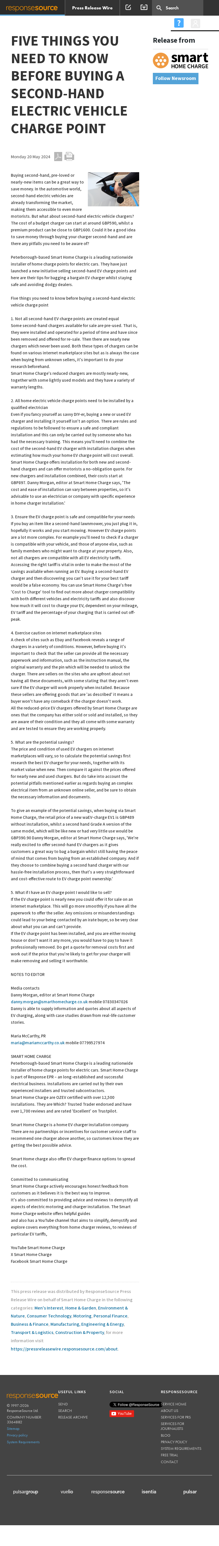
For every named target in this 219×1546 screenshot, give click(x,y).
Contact (169, 1461)
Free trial (169, 1454)
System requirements (181, 1448)
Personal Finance (110, 1316)
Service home (173, 1404)
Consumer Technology (49, 1316)
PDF (58, 156)
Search (65, 1410)
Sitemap (13, 1428)
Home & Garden (80, 1308)
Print (69, 156)
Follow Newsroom (175, 78)
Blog (166, 1435)
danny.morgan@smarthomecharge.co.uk (49, 1002)
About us (169, 1410)
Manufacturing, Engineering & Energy (87, 1324)
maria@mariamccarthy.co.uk (38, 1043)
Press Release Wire (92, 8)
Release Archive (73, 1417)
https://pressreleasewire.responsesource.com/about (64, 1349)
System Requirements (23, 1441)
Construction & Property (79, 1333)
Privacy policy (17, 1435)
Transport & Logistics (32, 1333)
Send (63, 1404)
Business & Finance (29, 1324)
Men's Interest (49, 1308)
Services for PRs (176, 1417)
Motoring (82, 1316)
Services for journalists (172, 1426)
